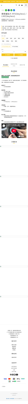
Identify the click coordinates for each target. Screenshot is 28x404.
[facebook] (9, 10)
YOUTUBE (14, 371)
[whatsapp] (11, 10)
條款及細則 (12, 398)
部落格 (14, 350)
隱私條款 (7, 398)
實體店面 (14, 348)
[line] (6, 10)
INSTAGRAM (14, 368)
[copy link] (14, 10)
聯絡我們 (14, 346)
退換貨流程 (14, 357)
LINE (14, 370)
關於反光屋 (14, 344)
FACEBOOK (14, 366)
